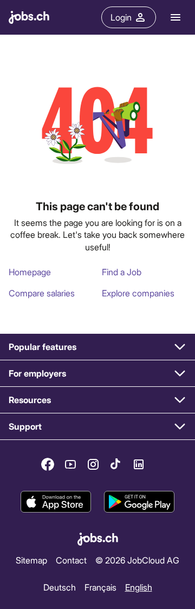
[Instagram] (93, 464)
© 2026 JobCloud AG (137, 560)
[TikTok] (116, 464)
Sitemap (31, 560)
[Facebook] (48, 464)
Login (121, 17)
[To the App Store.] (56, 502)
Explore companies (138, 293)
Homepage (30, 272)
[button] (97, 347)
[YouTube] (70, 464)
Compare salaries (42, 293)
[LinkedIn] (139, 464)
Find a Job (121, 272)
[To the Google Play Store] (139, 502)
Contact (71, 560)
